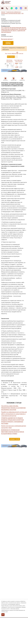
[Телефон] (7, 8)
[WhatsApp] (11, 8)
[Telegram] (16, 8)
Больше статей (14, 439)
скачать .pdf (13, 80)
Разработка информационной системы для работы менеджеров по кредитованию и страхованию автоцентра (14, 413)
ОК (3, 614)
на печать (5, 80)
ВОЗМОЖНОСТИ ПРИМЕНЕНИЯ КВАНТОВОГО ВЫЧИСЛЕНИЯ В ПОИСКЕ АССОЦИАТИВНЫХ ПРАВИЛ (12, 431)
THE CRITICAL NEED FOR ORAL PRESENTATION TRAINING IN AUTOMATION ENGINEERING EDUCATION (13, 407)
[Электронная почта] (2, 8)
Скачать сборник (8, 43)
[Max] (21, 8)
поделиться (22, 80)
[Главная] (7, 2)
